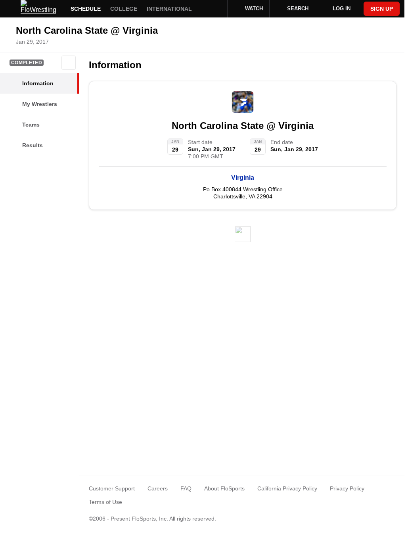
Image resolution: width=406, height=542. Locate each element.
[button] (68, 63)
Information (115, 65)
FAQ (186, 488)
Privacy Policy (347, 488)
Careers (157, 488)
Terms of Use (105, 502)
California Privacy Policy (287, 488)
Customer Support (112, 488)
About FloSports (224, 488)
